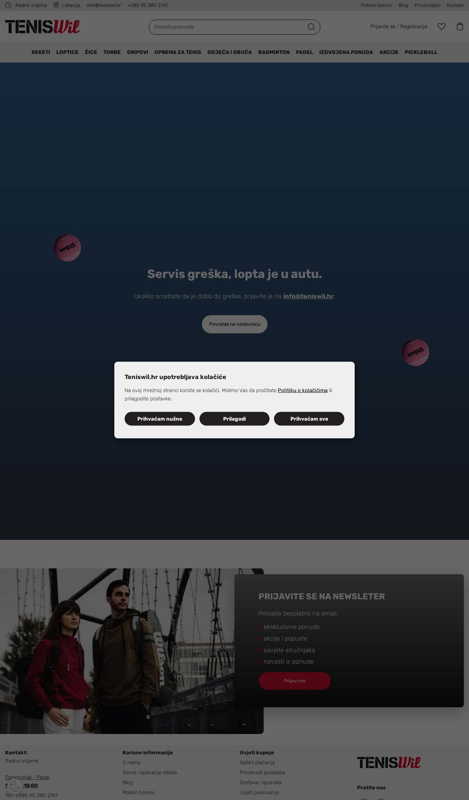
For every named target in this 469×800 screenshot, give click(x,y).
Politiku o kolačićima (303, 390)
